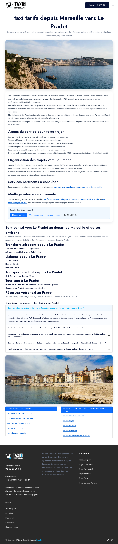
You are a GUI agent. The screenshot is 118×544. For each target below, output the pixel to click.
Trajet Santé (83, 478)
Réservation (10, 522)
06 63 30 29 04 (97, 5)
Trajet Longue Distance (88, 483)
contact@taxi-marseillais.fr (17, 479)
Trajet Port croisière (86, 469)
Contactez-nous (11, 527)
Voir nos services (36, 215)
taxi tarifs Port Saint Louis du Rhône (76, 436)
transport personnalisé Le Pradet (20, 418)
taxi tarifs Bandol (69, 426)
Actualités (9, 513)
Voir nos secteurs (53, 215)
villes (14, 491)
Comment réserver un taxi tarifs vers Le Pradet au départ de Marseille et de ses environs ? (46, 308)
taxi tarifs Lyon (68, 421)
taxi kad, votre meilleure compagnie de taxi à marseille (78, 187)
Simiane (8, 494)
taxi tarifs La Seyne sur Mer (73, 416)
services (21, 487)
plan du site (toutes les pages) (26, 494)
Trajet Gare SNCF (86, 464)
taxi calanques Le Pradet (17, 433)
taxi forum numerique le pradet (56, 199)
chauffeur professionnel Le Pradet (20, 423)
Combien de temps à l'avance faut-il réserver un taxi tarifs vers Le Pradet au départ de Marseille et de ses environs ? (57, 343)
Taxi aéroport (10, 508)
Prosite (39, 540)
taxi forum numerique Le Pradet (19, 413)
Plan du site (10, 518)
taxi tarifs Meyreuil (70, 430)
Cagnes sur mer (29, 491)
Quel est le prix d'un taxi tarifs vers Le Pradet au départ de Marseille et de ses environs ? (45, 328)
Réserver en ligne (18, 215)
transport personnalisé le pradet (85, 199)
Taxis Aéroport (84, 459)
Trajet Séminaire (85, 473)
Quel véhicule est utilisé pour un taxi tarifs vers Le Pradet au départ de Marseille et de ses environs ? (50, 349)
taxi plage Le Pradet (15, 428)
